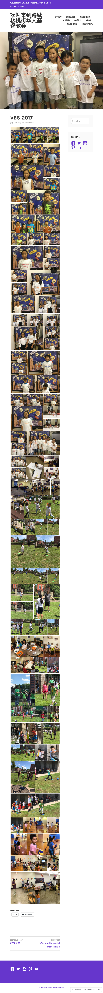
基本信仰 (58, 17)
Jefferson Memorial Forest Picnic (49, 943)
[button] (16, 135)
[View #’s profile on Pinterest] (73, 147)
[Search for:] (80, 121)
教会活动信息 (85, 17)
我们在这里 (70, 17)
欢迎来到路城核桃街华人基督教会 (26, 20)
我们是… (89, 20)
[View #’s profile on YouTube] (36, 969)
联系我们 (77, 20)
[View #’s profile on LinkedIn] (79, 147)
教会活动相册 (72, 24)
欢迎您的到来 (87, 24)
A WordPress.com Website (51, 987)
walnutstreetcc (28, 123)
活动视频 (66, 20)
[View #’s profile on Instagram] (85, 143)
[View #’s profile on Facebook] (73, 143)
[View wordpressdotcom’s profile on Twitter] (79, 143)
